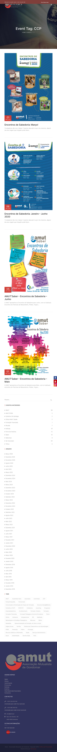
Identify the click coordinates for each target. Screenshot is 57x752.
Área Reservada (44, 2)
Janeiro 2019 (9, 586)
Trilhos (7, 444)
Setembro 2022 (10, 512)
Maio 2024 (9, 481)
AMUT (7, 410)
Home (24, 32)
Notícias (8, 428)
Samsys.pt (33, 748)
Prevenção (15, 629)
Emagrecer (47, 608)
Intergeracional (25, 617)
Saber (7, 434)
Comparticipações (10, 602)
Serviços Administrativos (38, 632)
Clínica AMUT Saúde (11, 419)
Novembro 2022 (10, 506)
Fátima (7, 617)
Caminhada (37, 598)
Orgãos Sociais (9, 626)
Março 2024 (9, 484)
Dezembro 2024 (10, 475)
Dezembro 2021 (10, 527)
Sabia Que (8, 438)
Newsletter (8, 623)
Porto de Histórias (11, 431)
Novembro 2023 (10, 490)
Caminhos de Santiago (12, 416)
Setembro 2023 (10, 497)
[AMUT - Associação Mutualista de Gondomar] (14, 4)
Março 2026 (9, 454)
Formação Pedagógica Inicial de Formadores (31, 614)
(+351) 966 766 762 (12, 707)
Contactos (8, 693)
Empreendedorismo (11, 611)
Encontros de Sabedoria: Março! (21, 124)
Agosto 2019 (9, 567)
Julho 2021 (9, 533)
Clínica (6, 681)
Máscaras (32, 620)
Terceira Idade (26, 635)
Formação (46, 611)
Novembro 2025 (10, 460)
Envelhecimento (23, 611)
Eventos (7, 689)
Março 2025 (9, 472)
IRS (33, 617)
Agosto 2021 (9, 530)
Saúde (27, 632)
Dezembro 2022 (10, 503)
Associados (27, 598)
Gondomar (15, 617)
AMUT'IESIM (9, 413)
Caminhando (8, 683)
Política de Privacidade (45, 747)
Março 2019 (9, 580)
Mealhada (39, 617)
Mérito (40, 620)
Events (29, 32)
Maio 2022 (9, 521)
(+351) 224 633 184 (21, 2)
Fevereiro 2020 (10, 558)
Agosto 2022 (9, 515)
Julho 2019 (9, 570)
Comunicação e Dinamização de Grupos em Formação (20, 605)
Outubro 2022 (10, 509)
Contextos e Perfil (10, 608)
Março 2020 (9, 555)
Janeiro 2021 (9, 543)
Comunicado (21, 602)
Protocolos (8, 685)
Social (7, 635)
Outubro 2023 (10, 494)
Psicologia (30, 629)
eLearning (38, 608)
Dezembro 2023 (10, 487)
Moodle (8, 425)
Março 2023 (9, 500)
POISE (7, 629)
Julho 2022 (9, 518)
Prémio (22, 629)
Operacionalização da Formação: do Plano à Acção (28, 623)
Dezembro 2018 (10, 589)
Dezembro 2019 (10, 564)
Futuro (48, 614)
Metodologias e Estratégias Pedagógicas (16, 620)
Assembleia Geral (16, 598)
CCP (44, 598)
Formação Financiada (12, 422)
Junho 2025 (9, 466)
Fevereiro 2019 (10, 583)
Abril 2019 (8, 577)
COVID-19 (20, 608)
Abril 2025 (9, 469)
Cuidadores (30, 608)
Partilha (19, 626)
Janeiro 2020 (9, 561)
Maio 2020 (9, 552)
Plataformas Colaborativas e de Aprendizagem (36, 626)
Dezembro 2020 (10, 546)
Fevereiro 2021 (10, 540)
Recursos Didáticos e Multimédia (14, 632)
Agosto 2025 (9, 463)
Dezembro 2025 (10, 457)
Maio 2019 (9, 573)
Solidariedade (15, 635)
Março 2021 (9, 537)
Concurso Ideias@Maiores (44, 605)
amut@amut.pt (10, 714)
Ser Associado (10, 441)
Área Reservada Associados (13, 691)
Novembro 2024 (10, 478)
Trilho (34, 635)
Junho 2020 (9, 549)
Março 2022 (9, 524)
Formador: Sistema (35, 611)
